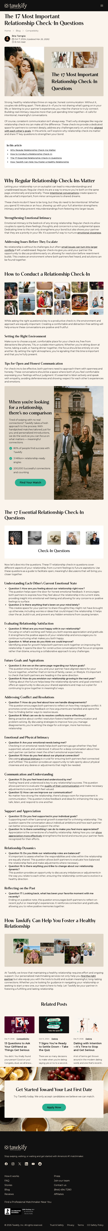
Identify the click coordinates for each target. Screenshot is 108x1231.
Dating (55, 1039)
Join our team (62, 1180)
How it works (11, 1176)
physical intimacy (30, 758)
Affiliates (59, 1194)
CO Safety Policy (95, 1225)
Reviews (9, 1194)
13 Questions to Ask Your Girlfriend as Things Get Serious (17, 1047)
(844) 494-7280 (62, 1189)
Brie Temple (19, 36)
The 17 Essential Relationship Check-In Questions (36, 158)
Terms (81, 1225)
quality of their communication (61, 786)
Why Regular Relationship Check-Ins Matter (33, 150)
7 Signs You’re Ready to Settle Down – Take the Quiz (53, 1047)
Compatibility (23, 1039)
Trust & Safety (57, 1225)
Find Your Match (30, 482)
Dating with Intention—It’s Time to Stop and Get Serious (88, 1047)
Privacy (70, 1225)
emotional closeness (89, 232)
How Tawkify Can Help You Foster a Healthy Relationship (39, 162)
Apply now (54, 1107)
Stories (8, 1185)
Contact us (60, 1185)
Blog (7, 1189)
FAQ (6, 1180)
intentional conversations (64, 193)
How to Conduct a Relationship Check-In (31, 154)
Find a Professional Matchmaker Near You (27, 1202)
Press (57, 1176)
